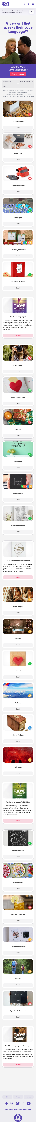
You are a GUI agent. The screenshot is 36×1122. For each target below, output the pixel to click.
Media (18, 1097)
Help (7, 1097)
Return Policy (27, 1109)
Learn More (19, 12)
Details (18, 127)
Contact (28, 1097)
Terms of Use (9, 1109)
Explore (18, 336)
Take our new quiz (18, 74)
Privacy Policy (18, 1109)
